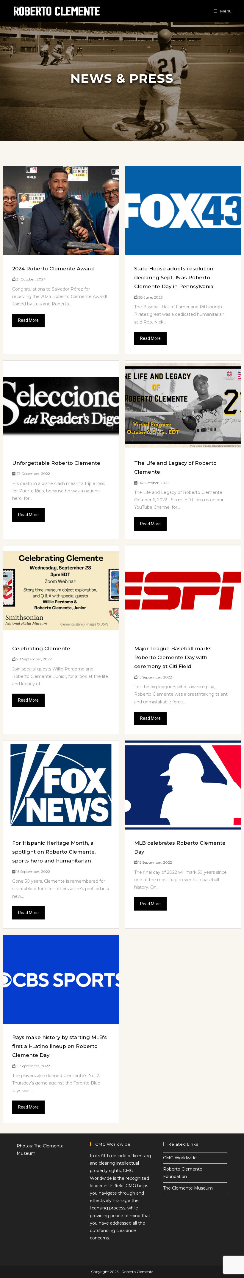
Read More (28, 320)
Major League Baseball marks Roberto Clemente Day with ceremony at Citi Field (173, 657)
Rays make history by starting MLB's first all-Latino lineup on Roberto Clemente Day (59, 1046)
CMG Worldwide (180, 1157)
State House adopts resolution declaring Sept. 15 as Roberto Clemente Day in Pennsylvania (173, 277)
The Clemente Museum (188, 1188)
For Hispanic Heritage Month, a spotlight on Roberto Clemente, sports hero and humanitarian (54, 852)
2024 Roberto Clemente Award (53, 269)
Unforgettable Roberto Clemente (56, 463)
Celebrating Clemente (41, 648)
